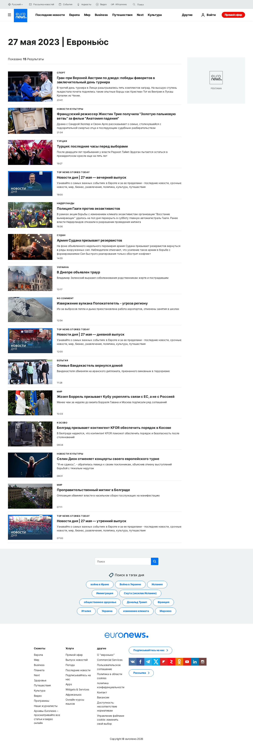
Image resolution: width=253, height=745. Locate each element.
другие (101, 648)
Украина (107, 610)
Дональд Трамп (137, 602)
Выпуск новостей (77, 659)
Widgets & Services (77, 689)
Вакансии (103, 697)
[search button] (134, 4)
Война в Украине (130, 584)
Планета (39, 670)
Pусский (16, 4)
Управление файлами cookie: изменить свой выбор (110, 719)
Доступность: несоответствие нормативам (107, 706)
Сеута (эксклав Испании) (140, 593)
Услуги (70, 648)
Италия (86, 610)
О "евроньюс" (106, 654)
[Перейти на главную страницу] (20, 15)
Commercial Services (109, 659)
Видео (38, 695)
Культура (155, 15)
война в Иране (100, 584)
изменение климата (136, 610)
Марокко (166, 610)
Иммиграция (104, 593)
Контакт (102, 692)
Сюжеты (39, 648)
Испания (157, 584)
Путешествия (122, 15)
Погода (70, 665)
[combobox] (152, 4)
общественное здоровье (100, 602)
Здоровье (40, 680)
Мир (87, 15)
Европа (74, 15)
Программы (41, 700)
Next (140, 15)
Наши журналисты (46, 705)
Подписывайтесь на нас (148, 650)
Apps (69, 684)
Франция (163, 602)
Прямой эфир (233, 14)
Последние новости (50, 15)
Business (101, 15)
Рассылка (139, 672)
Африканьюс (74, 694)
